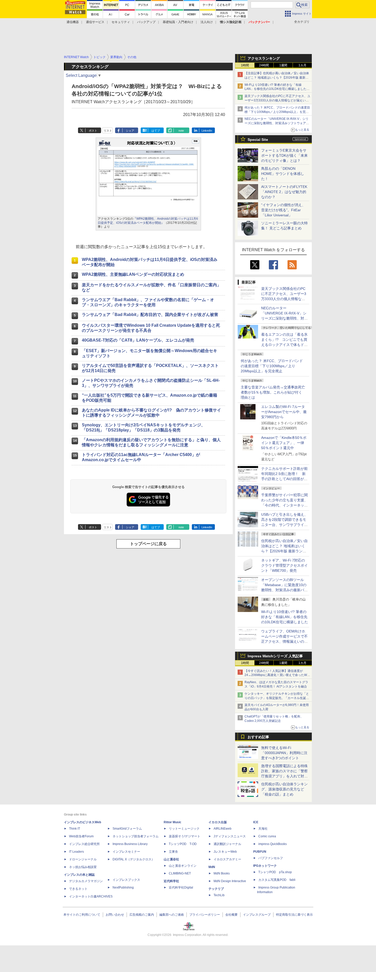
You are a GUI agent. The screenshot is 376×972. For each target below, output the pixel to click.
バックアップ (146, 22)
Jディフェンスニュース (230, 836)
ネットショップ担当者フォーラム (136, 836)
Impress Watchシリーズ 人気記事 (275, 656)
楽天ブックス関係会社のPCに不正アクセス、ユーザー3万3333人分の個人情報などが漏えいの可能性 (277, 100)
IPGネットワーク (265, 866)
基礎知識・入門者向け (178, 22)
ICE (255, 822)
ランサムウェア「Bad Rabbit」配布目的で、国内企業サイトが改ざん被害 (150, 314)
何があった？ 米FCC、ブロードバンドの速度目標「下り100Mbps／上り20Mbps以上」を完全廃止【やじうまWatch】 (277, 112)
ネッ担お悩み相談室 (83, 867)
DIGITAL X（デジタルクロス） (133, 859)
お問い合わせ (115, 914)
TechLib (219, 895)
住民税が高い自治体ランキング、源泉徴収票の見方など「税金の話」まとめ (284, 789)
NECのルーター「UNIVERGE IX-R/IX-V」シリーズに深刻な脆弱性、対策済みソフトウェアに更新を (277, 123)
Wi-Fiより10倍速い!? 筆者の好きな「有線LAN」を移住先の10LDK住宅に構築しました (284, 617)
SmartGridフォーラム (127, 828)
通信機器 (73, 22)
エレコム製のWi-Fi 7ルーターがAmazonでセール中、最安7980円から (284, 412)
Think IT (74, 828)
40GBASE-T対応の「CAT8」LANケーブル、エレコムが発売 (138, 340)
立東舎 (173, 851)
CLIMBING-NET (180, 873)
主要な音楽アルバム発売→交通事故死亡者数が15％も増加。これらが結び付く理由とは (273, 392)
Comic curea (267, 836)
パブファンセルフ (270, 858)
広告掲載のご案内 (141, 914)
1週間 (283, 65)
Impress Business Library (130, 844)
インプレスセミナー (126, 851)
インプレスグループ (257, 914)
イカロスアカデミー (227, 859)
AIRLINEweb (222, 828)
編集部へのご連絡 (171, 914)
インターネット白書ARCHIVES (91, 896)
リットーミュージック (184, 828)
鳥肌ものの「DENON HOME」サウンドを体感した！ (282, 173)
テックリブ (216, 889)
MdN (211, 867)
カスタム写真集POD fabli (276, 880)
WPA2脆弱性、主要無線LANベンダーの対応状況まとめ (133, 274)
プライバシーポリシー (204, 914)
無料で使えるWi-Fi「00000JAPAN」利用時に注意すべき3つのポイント (284, 753)
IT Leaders (76, 851)
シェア (130, 130)
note (181, 130)
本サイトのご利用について (81, 914)
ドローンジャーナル (83, 859)
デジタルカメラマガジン (86, 881)
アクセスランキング (264, 58)
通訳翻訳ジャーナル (227, 844)
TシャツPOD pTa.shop (275, 872)
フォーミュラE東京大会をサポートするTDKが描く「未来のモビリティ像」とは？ (284, 155)
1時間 (245, 65)
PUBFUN (259, 851)
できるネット (78, 889)
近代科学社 (171, 881)
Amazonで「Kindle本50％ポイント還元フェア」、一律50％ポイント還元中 (283, 443)
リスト (108, 130)
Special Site (258, 140)
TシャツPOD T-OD (183, 844)
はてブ (155, 130)
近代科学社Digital (181, 887)
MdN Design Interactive (230, 881)
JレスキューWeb (225, 851)
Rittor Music (172, 822)
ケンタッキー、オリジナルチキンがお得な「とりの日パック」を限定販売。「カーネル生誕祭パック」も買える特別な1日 (277, 698)
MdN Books (222, 873)
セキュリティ (121, 22)
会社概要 (231, 914)
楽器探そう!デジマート (184, 836)
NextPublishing (123, 887)
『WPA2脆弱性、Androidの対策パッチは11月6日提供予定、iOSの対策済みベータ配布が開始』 (148, 221)
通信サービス (95, 22)
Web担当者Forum (81, 836)
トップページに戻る (148, 544)
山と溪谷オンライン (182, 866)
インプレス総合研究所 (84, 844)
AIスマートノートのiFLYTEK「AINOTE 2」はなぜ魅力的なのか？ (284, 192)
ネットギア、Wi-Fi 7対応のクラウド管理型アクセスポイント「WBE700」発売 (284, 565)
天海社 (263, 828)
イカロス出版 (217, 822)
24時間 (264, 65)
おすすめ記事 (258, 737)
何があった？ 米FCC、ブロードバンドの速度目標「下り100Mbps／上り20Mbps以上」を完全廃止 (272, 366)
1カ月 (302, 65)
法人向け (207, 22)
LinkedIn (207, 130)
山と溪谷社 (171, 859)
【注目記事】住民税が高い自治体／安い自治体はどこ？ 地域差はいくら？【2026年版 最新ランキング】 (277, 77)
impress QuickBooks (272, 844)
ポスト (93, 130)
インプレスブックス (126, 880)
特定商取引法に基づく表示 (294, 914)
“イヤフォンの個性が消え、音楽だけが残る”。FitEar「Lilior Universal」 (283, 210)
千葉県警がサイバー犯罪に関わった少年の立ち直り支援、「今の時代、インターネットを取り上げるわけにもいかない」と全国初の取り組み (284, 505)
